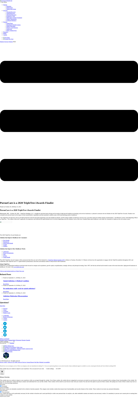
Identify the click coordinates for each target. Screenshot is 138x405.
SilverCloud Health (8, 243)
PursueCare (6, 242)
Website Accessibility (44, 362)
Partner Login (6, 313)
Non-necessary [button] (4, 390)
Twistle (5, 244)
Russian (24, 340)
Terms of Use (11, 362)
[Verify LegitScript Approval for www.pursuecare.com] (6, 358)
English (2, 340)
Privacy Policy (3, 362)
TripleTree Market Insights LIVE (56, 260)
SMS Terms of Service (20, 362)
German (10, 340)
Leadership (6, 315)
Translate (12, 343)
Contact (5, 320)
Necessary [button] (2, 384)
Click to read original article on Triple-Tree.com (12, 271)
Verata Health (6, 257)
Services (5, 308)
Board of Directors (8, 317)
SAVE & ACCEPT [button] (5, 396)
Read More (6, 284)
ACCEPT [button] (58, 368)
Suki (4, 254)
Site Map (36, 362)
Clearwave (6, 251)
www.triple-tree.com (18, 267)
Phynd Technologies (8, 253)
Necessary (4, 386)
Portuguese (18, 340)
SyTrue (5, 256)
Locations (5, 311)
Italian (13, 340)
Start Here (2, 306)
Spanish (28, 340)
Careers (5, 318)
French (6, 340)
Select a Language (4, 338)
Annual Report (30, 362)
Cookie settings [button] (50, 368)
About (4, 310)
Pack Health (6, 240)
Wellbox (5, 246)
